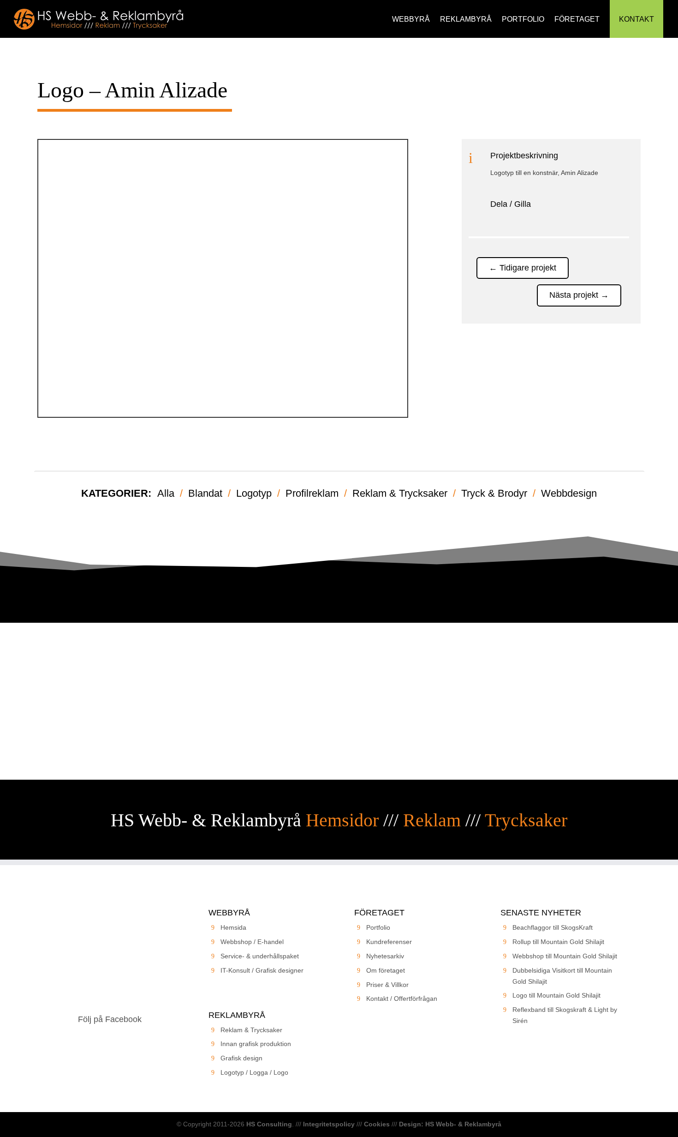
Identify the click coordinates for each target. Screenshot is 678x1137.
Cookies (377, 1124)
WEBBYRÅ (411, 19)
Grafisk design (241, 1058)
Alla (165, 493)
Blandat (205, 493)
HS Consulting (269, 1124)
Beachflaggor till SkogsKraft (552, 927)
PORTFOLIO (523, 19)
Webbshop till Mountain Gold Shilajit (564, 956)
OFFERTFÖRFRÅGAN (339, 727)
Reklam (432, 820)
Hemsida (233, 927)
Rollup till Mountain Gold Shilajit (558, 941)
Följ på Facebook (110, 1019)
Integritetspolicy (329, 1124)
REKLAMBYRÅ (466, 19)
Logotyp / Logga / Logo (254, 1072)
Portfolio (378, 927)
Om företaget (385, 970)
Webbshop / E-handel (252, 941)
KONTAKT (636, 19)
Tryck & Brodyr (494, 493)
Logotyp (254, 493)
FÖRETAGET (577, 19)
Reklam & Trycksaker (399, 493)
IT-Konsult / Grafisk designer (261, 970)
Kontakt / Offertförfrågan (401, 998)
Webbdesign (569, 493)
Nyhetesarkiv (385, 956)
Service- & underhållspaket (259, 956)
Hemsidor (342, 820)
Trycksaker (526, 820)
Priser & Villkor (387, 984)
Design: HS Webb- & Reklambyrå (450, 1124)
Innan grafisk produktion (255, 1043)
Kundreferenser (389, 941)
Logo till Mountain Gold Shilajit (556, 995)
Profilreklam (312, 493)
